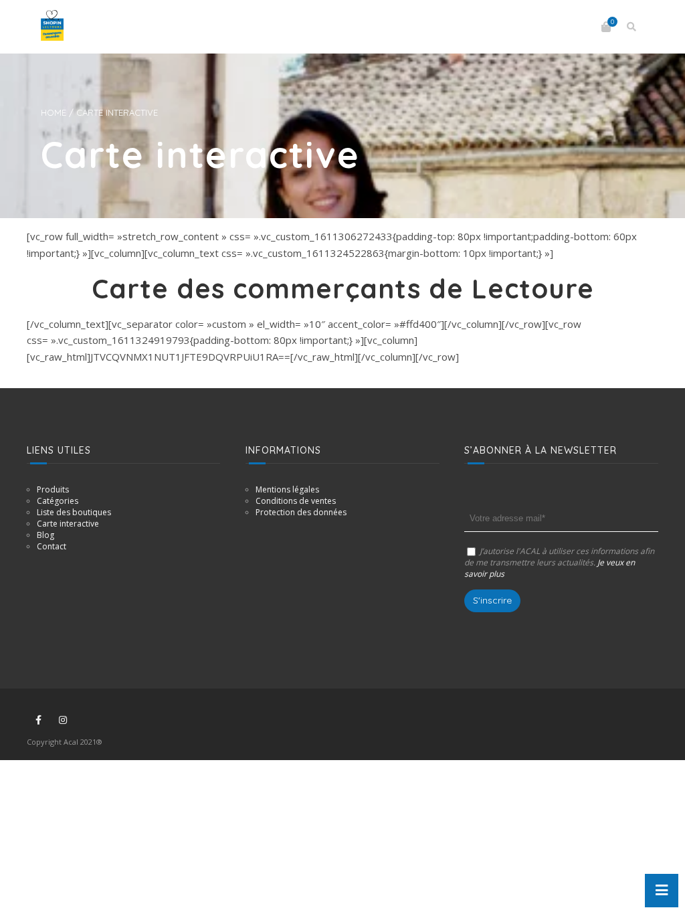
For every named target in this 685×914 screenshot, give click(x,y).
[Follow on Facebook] (38, 720)
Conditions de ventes (296, 501)
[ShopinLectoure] (52, 25)
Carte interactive (68, 523)
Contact (51, 546)
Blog (45, 535)
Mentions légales (287, 489)
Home (53, 112)
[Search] (631, 27)
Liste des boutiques (74, 512)
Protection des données (301, 512)
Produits (53, 489)
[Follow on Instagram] (63, 720)
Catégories (57, 501)
